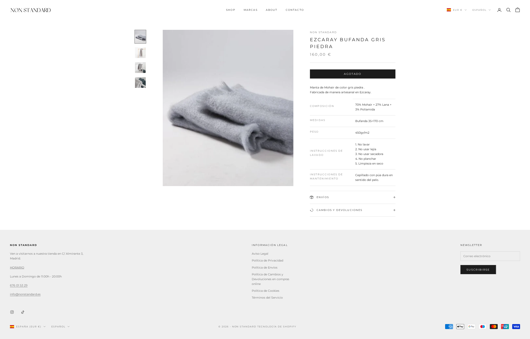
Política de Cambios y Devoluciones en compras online (270, 279)
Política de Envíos (264, 267)
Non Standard (323, 32)
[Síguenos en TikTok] (23, 312)
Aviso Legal (260, 253)
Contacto (295, 9)
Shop (230, 9)
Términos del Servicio (267, 297)
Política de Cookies (265, 291)
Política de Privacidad (267, 260)
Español (479, 9)
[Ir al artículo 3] (140, 67)
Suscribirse (478, 269)
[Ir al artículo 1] (140, 37)
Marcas (251, 9)
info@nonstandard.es (25, 294)
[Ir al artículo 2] (140, 52)
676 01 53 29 (19, 285)
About (271, 9)
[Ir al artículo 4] (140, 82)
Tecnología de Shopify (276, 326)
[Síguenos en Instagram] (12, 312)
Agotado (352, 73)
